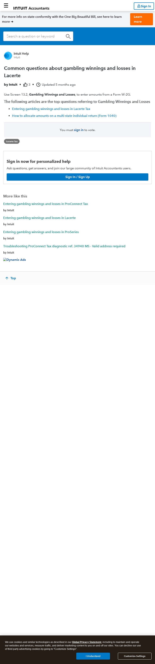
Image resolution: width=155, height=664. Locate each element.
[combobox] (38, 36)
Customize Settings (134, 656)
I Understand (93, 656)
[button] (6, 5)
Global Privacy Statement (86, 642)
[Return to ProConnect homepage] (31, 5)
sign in (79, 130)
